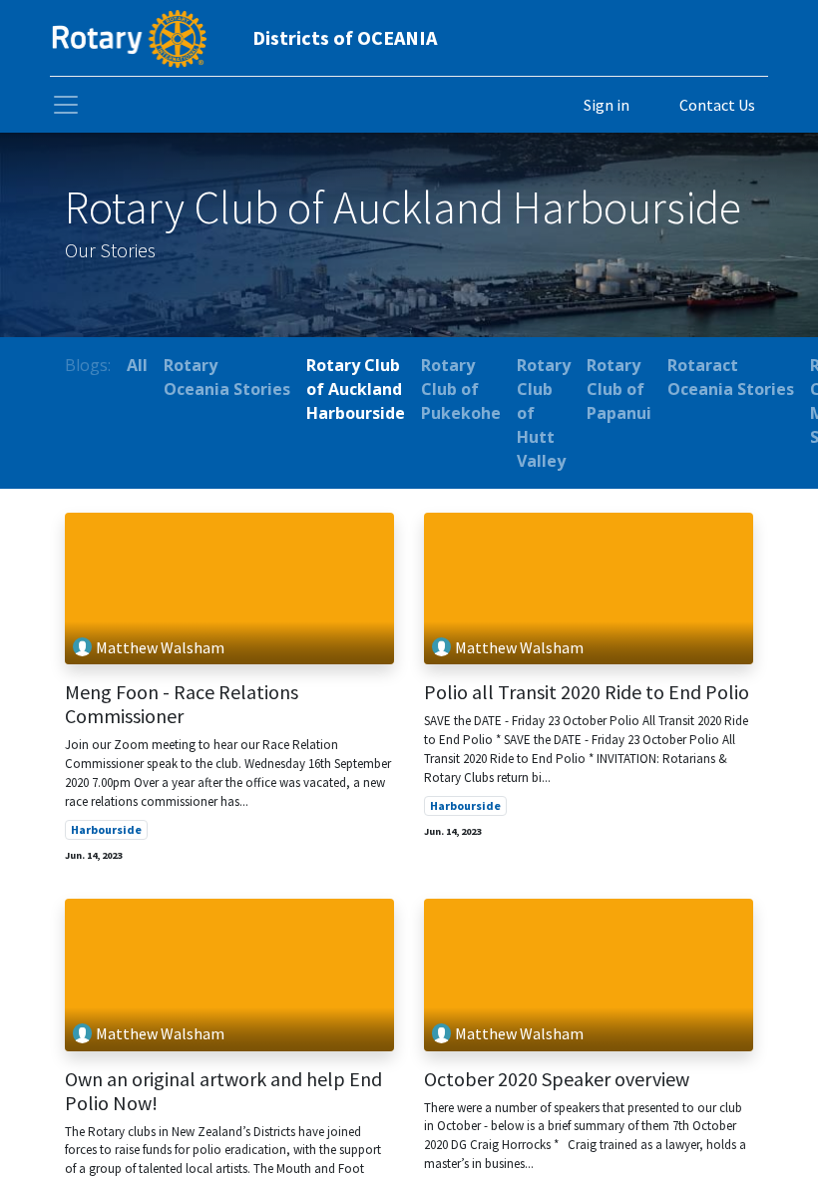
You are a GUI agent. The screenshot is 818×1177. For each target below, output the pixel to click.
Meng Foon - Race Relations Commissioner (181, 704)
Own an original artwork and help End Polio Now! (223, 1091)
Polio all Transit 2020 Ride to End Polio (586, 692)
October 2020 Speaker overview (556, 1079)
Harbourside (106, 829)
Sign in (606, 105)
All (137, 365)
